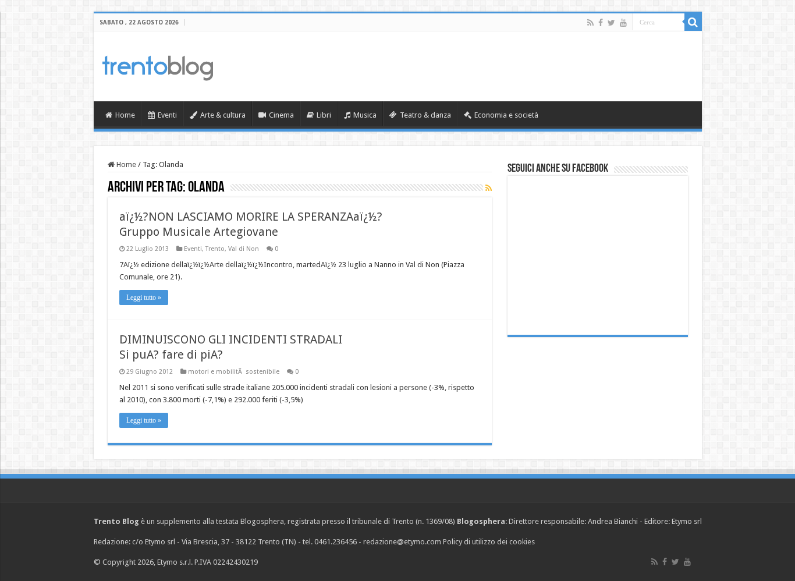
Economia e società (506, 115)
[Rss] (590, 23)
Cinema (281, 115)
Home (125, 115)
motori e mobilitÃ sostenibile (233, 371)
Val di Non (243, 249)
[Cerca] (693, 22)
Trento (215, 249)
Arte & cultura (223, 115)
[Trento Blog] (157, 66)
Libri (324, 115)
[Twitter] (611, 23)
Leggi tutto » (143, 297)
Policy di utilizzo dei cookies (489, 541)
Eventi (167, 115)
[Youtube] (623, 23)
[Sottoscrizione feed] (488, 188)
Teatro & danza (425, 115)
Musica (365, 115)
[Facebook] (600, 23)
